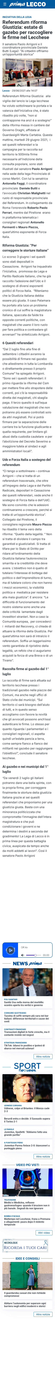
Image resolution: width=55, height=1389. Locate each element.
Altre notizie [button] (43, 1056)
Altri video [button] (44, 1232)
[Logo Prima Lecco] (27, 4)
